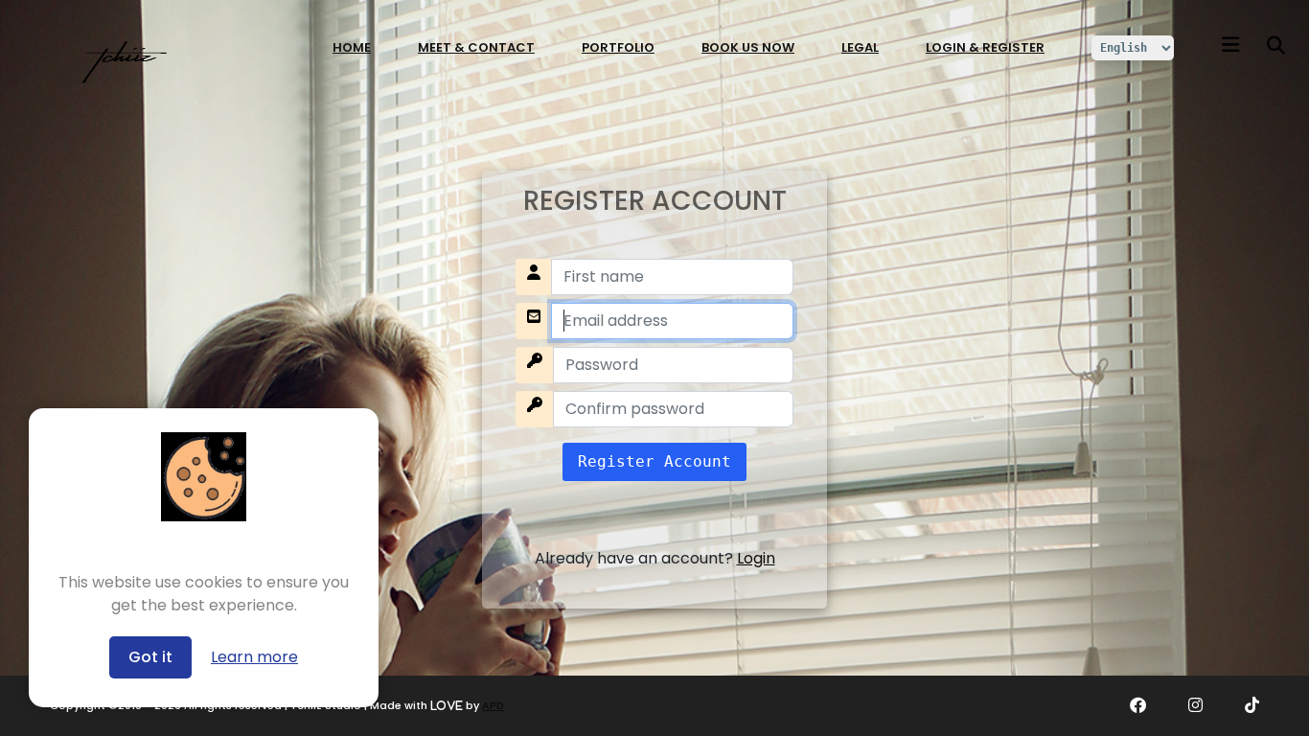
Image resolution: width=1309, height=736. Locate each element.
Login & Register (985, 47)
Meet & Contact (476, 47)
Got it (150, 657)
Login (756, 558)
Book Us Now (747, 47)
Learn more (254, 657)
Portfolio (618, 47)
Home (352, 47)
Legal (860, 47)
